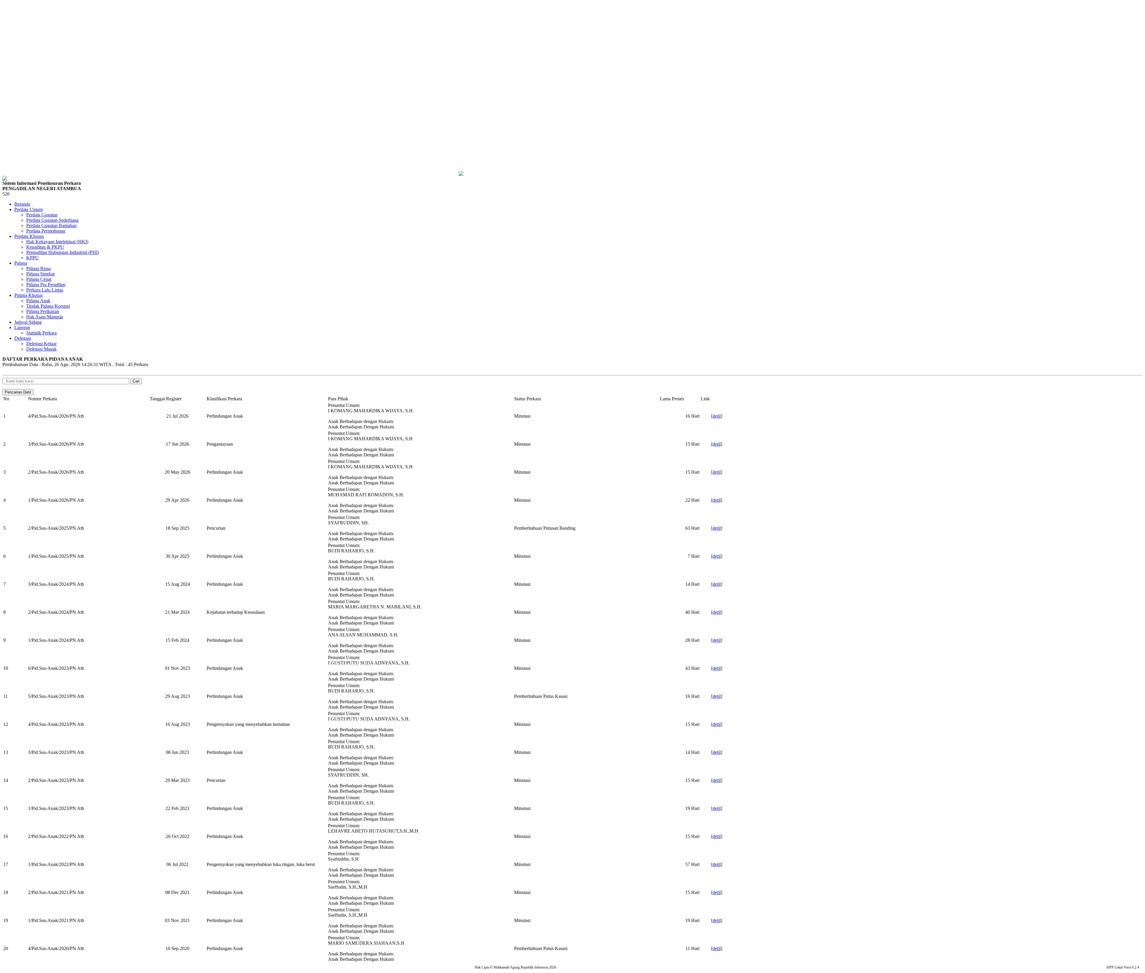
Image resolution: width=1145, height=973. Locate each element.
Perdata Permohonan (45, 230)
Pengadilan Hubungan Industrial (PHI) (62, 252)
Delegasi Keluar (41, 343)
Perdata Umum (28, 209)
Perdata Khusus (29, 236)
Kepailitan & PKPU (45, 247)
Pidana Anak (38, 300)
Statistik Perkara (41, 332)
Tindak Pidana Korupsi (48, 306)
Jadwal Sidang (28, 322)
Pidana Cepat (38, 279)
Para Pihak (338, 398)
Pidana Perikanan (42, 311)
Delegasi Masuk (41, 348)
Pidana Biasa (38, 268)
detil (717, 416)
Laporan (22, 327)
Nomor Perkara (42, 398)
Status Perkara (527, 398)
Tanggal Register (166, 398)
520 (6, 193)
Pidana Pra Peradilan (45, 284)
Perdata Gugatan (42, 214)
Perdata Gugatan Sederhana (52, 220)
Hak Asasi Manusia (44, 316)
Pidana (20, 263)
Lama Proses (672, 398)
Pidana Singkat (40, 273)
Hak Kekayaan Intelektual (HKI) (57, 241)
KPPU (32, 257)
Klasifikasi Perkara (224, 398)
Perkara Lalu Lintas (44, 289)
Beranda (22, 204)
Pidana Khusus (28, 295)
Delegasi (22, 338)
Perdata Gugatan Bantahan (51, 225)
